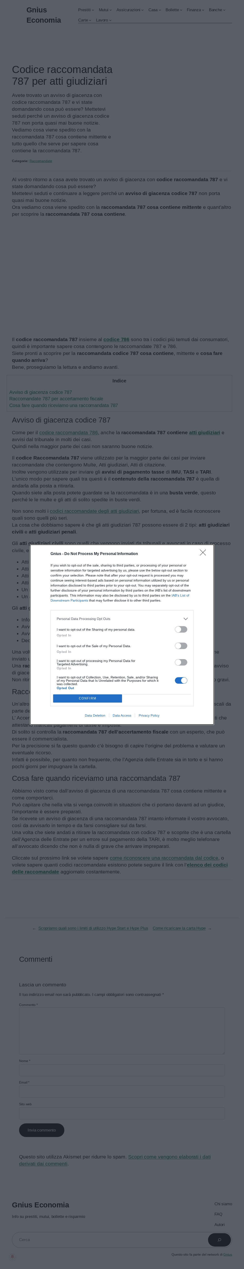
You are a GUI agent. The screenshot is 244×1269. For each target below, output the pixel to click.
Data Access (122, 715)
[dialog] (122, 634)
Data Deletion (95, 715)
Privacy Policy (149, 715)
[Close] (204, 554)
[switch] (181, 629)
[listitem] (122, 618)
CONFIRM (88, 698)
